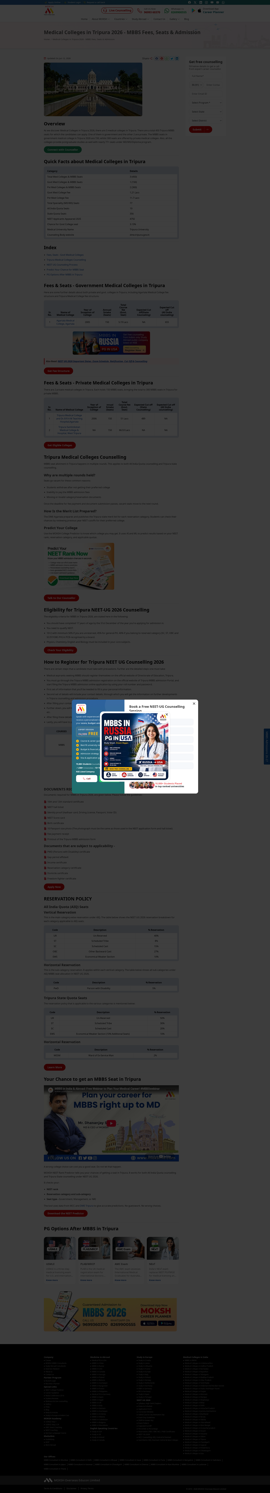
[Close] (166, 714)
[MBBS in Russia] (135, 746)
